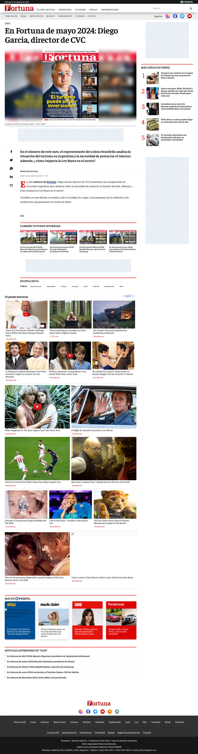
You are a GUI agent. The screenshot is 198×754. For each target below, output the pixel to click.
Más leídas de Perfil (155, 67)
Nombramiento (65, 16)
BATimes (179, 721)
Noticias (45, 721)
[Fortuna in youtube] (189, 16)
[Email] (11, 185)
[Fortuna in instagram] (168, 16)
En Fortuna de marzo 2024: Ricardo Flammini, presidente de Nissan (41, 661)
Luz (136, 721)
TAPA (7, 23)
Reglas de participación (129, 732)
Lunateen (155, 721)
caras (87, 606)
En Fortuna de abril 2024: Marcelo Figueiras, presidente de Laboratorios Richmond (48, 655)
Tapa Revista (51, 286)
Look (127, 721)
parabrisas (121, 606)
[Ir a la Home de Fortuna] (19, 8)
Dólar (23, 16)
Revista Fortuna (36, 286)
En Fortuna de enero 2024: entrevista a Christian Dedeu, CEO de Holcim (43, 672)
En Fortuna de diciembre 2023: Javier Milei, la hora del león (36, 677)
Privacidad (100, 732)
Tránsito (147, 732)
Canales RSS (53, 732)
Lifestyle (92, 16)
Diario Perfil (20, 721)
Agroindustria (109, 286)
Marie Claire (59, 721)
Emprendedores (110, 9)
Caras (33, 721)
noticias (20, 606)
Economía (80, 9)
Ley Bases (75, 286)
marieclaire (54, 606)
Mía (145, 721)
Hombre (87, 721)
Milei (121, 286)
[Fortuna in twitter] (182, 16)
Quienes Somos (69, 732)
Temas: (23, 286)
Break (168, 721)
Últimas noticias (46, 9)
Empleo (93, 9)
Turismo (64, 286)
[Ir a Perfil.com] (186, 2)
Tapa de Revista (36, 16)
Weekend (99, 721)
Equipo (111, 732)
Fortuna (51, 181)
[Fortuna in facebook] (175, 16)
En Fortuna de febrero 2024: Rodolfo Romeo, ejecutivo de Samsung (40, 666)
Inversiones (64, 9)
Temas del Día (11, 16)
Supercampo (115, 721)
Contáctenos (86, 732)
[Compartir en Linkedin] (11, 176)
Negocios (50, 16)
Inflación (96, 286)
